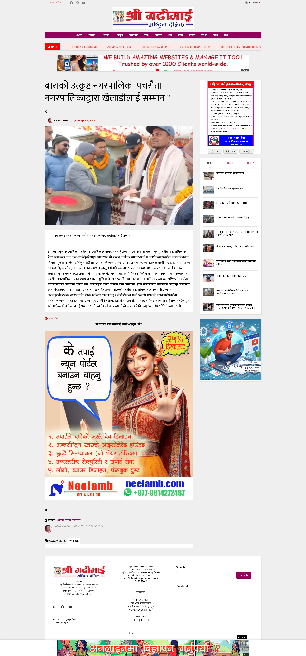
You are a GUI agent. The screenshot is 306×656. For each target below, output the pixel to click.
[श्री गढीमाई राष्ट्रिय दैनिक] (153, 27)
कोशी (226, 35)
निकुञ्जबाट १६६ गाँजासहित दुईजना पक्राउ (120, 46)
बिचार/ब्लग (133, 35)
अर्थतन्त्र (106, 35)
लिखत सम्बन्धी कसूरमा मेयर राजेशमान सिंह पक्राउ (235, 246)
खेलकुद (120, 35)
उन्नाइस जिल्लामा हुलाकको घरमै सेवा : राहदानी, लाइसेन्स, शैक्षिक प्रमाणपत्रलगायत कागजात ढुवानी (235, 306)
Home (131, 632)
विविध (215, 35)
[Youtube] (83, 3)
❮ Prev (214, 151)
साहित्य (192, 35)
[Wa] (77, 3)
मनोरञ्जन (158, 35)
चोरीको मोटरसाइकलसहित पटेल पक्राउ (231, 276)
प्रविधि (146, 35)
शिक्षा (170, 35)
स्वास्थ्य (204, 35)
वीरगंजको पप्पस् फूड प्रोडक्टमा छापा (230, 173)
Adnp (245, 70)
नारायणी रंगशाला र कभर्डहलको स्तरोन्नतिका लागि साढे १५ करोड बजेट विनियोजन (212, 46)
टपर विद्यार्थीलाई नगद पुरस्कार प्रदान (83, 46)
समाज (180, 35)
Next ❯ (246, 151)
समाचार (92, 35)
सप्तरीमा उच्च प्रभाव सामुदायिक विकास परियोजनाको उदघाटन (236, 262)
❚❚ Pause (230, 151)
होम (80, 35)
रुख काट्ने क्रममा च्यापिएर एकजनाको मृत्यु (159, 46)
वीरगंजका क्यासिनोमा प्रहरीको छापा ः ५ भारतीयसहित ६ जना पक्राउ (232, 292)
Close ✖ (241, 637)
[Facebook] (71, 3)
